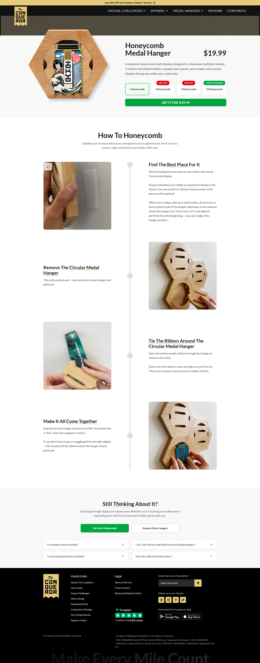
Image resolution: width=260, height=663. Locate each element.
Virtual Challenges (125, 10)
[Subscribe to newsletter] (198, 583)
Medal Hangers (186, 10)
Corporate (236, 10)
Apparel (158, 10)
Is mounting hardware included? (66, 556)
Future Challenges (80, 593)
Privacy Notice (122, 587)
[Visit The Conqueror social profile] (161, 600)
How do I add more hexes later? (154, 556)
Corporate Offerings (81, 609)
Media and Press (79, 604)
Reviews (215, 10)
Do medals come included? (62, 544)
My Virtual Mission (81, 614)
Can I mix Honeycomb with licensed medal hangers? (166, 544)
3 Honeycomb (162, 89)
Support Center (79, 620)
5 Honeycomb (188, 89)
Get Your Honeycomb (104, 528)
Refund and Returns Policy (128, 593)
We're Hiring (77, 598)
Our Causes (77, 587)
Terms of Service (123, 582)
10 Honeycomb (214, 89)
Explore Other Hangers (155, 528)
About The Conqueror (82, 582)
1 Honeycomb (137, 89)
